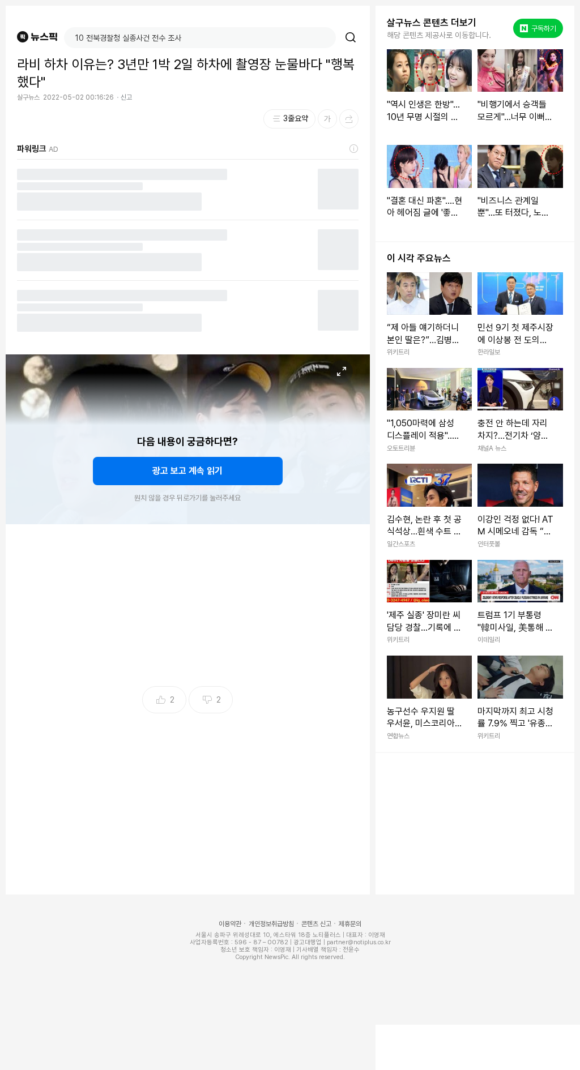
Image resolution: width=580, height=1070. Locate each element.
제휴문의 (350, 924)
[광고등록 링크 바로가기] (354, 148)
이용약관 (230, 924)
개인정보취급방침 (271, 924)
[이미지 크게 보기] (341, 371)
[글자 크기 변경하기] (327, 119)
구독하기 (539, 28)
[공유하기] (349, 119)
